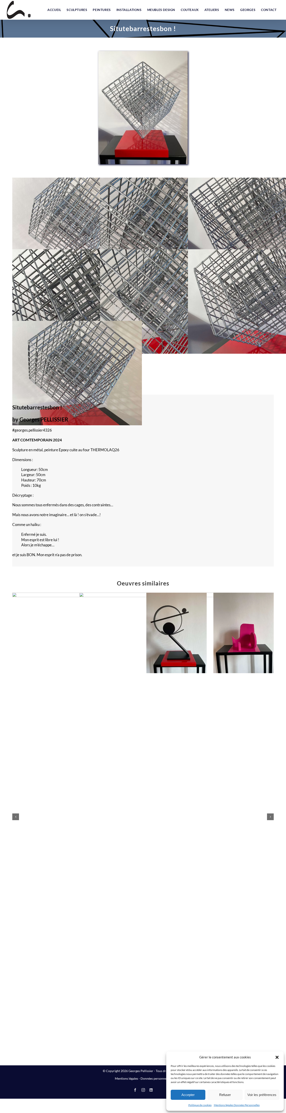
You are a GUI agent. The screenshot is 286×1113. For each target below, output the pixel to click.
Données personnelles (156, 1078)
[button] (277, 1057)
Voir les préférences (261, 1095)
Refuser (225, 1095)
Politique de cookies (200, 1105)
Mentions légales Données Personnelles (237, 1105)
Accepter (188, 1095)
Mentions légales (126, 1078)
